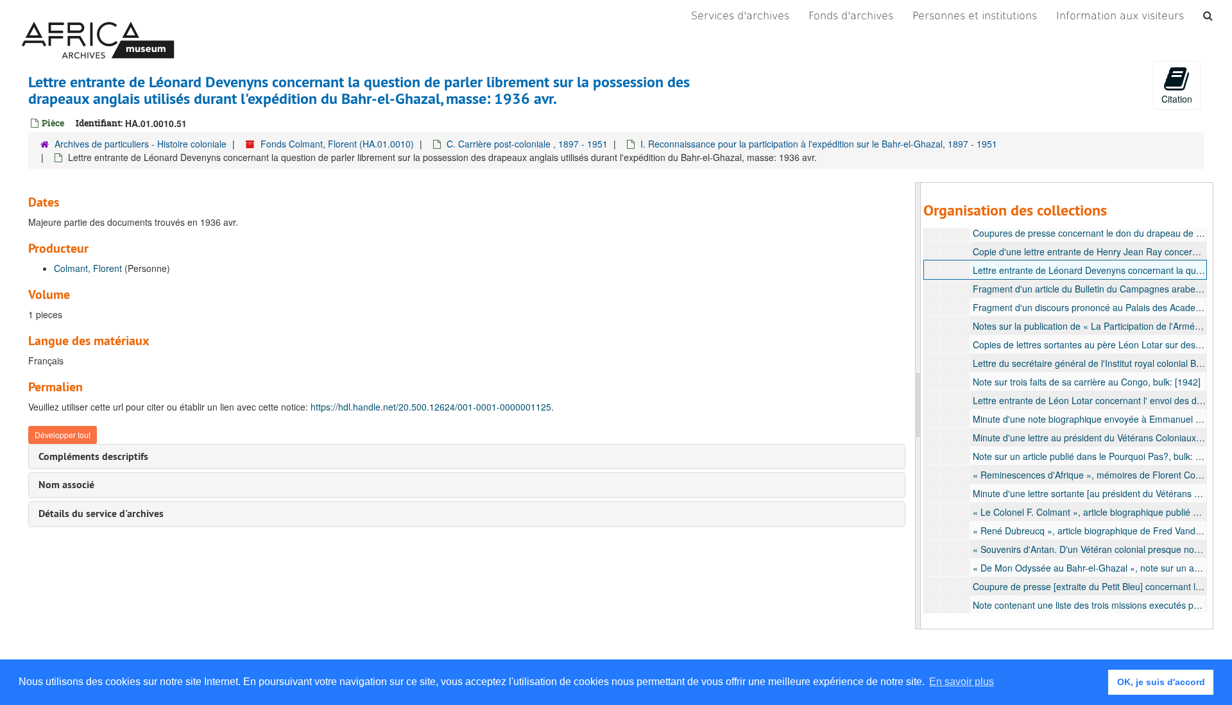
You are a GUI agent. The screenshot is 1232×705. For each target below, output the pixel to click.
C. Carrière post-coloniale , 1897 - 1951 (527, 143)
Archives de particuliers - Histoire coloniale (141, 143)
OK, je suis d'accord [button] (1161, 682)
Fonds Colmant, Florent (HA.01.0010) (337, 143)
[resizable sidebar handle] (918, 406)
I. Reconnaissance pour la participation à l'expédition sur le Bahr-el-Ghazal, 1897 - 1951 (818, 143)
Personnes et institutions (974, 16)
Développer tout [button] (62, 434)
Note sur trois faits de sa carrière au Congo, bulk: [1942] (1087, 381)
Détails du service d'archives (101, 513)
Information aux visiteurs (1120, 16)
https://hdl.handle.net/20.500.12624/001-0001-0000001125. (432, 406)
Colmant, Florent (88, 268)
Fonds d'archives (851, 16)
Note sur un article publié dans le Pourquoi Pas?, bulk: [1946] (1097, 456)
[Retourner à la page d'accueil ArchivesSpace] (98, 16)
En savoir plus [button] (961, 681)
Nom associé (66, 484)
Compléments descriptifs (93, 456)
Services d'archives (740, 16)
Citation (1176, 98)
